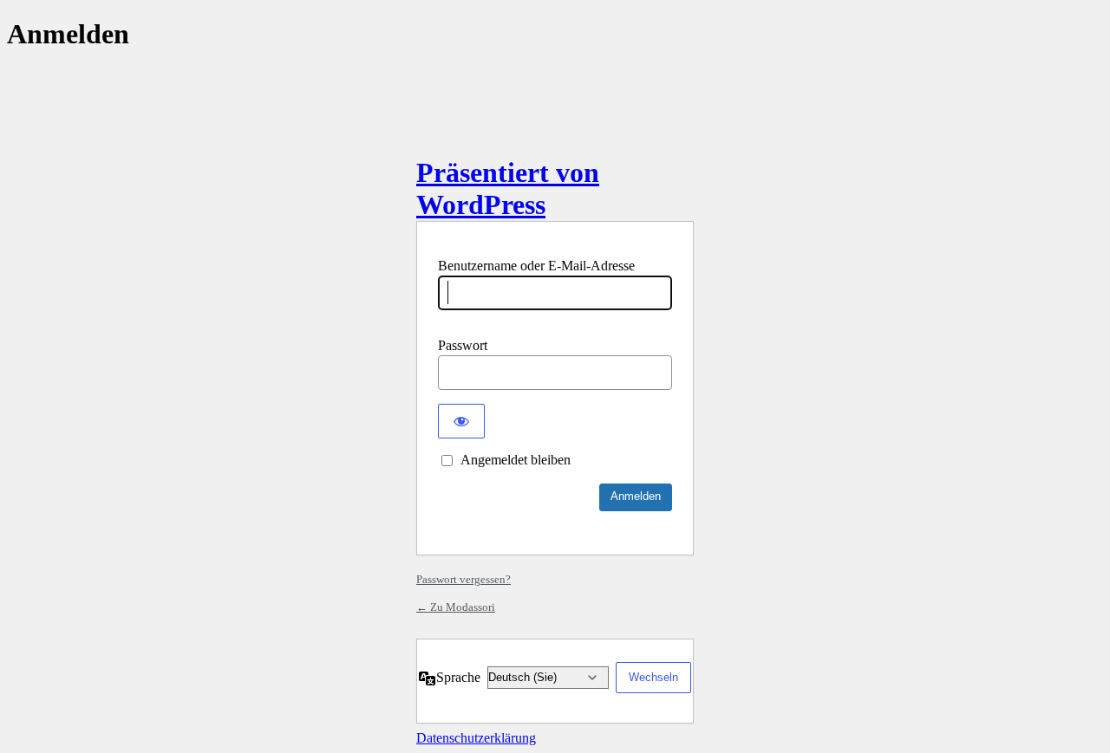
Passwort (462, 345)
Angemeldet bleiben (515, 459)
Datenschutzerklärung (476, 737)
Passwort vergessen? (463, 579)
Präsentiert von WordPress (507, 188)
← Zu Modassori (455, 606)
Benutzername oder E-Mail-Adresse (536, 265)
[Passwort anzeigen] (461, 421)
